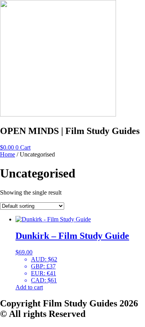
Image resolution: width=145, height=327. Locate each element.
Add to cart (29, 287)
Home (7, 154)
